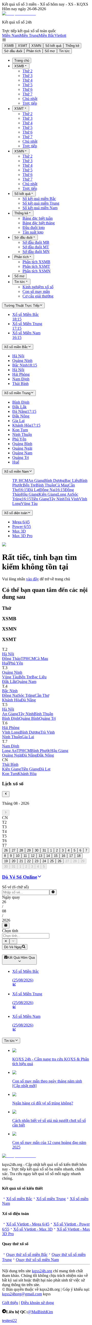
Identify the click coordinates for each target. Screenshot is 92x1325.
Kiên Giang (11, 769)
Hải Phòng (10, 727)
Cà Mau (41, 658)
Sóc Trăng (26, 695)
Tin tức (64, 51)
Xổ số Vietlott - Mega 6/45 (27, 1224)
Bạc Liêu (39, 677)
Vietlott (60, 35)
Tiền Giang (30, 769)
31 (44, 850)
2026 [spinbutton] (6, 920)
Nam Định (10, 746)
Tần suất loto (32, 232)
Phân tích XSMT (36, 266)
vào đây (32, 579)
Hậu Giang (59, 750)
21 (21, 861)
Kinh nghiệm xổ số (37, 287)
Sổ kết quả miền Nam (39, 208)
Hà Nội (8, 654)
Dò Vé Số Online (19, 877)
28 (21, 850)
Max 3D (19, 531)
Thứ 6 (27, 89)
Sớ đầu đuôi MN (36, 251)
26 (6, 850)
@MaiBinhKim (40, 1312)
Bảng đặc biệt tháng (38, 223)
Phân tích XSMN (36, 271)
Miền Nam (10, 35)
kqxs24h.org (42, 1271)
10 (17, 856)
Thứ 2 (27, 71)
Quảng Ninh (12, 672)
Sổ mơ (50, 51)
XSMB (9, 46)
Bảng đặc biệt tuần (37, 218)
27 (13, 850)
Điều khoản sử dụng (37, 1302)
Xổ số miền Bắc (19, 1199)
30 (36, 850)
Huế (5, 663)
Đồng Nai (10, 695)
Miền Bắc (46, 35)
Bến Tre (25, 677)
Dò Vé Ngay (13, 947)
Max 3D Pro (22, 536)
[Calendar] (5, 925)
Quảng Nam (26, 681)
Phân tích (33, 51)
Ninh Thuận (12, 737)
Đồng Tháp (11, 658)
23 (36, 861)
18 (78, 856)
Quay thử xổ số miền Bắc (27, 1254)
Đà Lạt (44, 769)
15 (55, 856)
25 (52, 861)
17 (71, 856)
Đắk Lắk (9, 681)
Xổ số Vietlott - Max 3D (33, 1229)
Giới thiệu (10, 1302)
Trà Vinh (47, 732)
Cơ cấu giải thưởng (37, 296)
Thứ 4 (27, 80)
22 (29, 861)
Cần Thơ (42, 695)
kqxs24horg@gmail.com (22, 1294)
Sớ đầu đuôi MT (35, 247)
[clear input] (53, 892)
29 (29, 850)
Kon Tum (10, 773)
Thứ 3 (27, 75)
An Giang (10, 714)
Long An (9, 750)
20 (13, 861)
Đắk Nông (45, 755)
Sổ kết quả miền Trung (40, 203)
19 (6, 861)
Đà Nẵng (28, 700)
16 (63, 856)
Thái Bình (10, 764)
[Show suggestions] (5, 941)
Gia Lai (28, 737)
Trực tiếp (29, 103)
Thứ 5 (27, 85)
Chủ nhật (29, 98)
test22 (12, 1320)
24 (44, 861)
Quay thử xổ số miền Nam (37, 1259)
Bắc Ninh (10, 691)
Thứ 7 (27, 94)
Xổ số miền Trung (51, 1199)
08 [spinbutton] (4, 911)
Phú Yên (16, 663)
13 (40, 856)
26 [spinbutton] (4, 902)
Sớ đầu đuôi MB (35, 242)
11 (25, 856)
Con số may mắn (36, 291)
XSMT (22, 46)
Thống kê (72, 46)
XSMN (36, 46)
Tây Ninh (26, 714)
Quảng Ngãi (12, 755)
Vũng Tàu (10, 677)
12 (32, 856)
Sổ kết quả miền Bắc (39, 198)
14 (48, 856)
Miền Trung (29, 35)
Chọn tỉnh (10, 931)
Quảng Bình (29, 718)
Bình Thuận (43, 714)
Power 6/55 (21, 526)
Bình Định (10, 718)
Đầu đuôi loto (33, 227)
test (4, 1320)
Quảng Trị (47, 718)
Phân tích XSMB (36, 262)
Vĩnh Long (11, 732)
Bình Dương (30, 732)
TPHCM (28, 658)
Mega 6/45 (21, 522)
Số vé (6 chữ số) (15, 887)
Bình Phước (40, 750)
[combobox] (25, 935)
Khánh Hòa (11, 700)
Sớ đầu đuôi (13, 51)
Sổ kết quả (53, 46)
